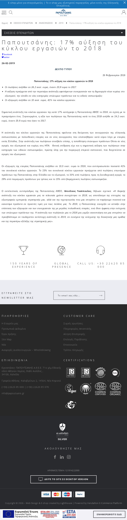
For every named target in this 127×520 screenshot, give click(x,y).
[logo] (63, 12)
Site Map (6, 339)
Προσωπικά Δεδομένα (14, 328)
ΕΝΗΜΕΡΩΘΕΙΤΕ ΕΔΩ (109, 514)
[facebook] (55, 457)
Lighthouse (66, 503)
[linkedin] (62, 457)
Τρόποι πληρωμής (74, 350)
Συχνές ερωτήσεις (73, 323)
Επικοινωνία (70, 344)
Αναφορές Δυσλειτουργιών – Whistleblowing (26, 350)
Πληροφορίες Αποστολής (77, 328)
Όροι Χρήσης (9, 334)
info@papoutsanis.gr (13, 393)
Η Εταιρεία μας (10, 323)
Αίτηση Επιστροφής (74, 334)
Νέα (4, 344)
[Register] (101, 295)
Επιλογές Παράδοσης (75, 339)
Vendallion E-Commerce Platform (104, 503)
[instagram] (69, 457)
